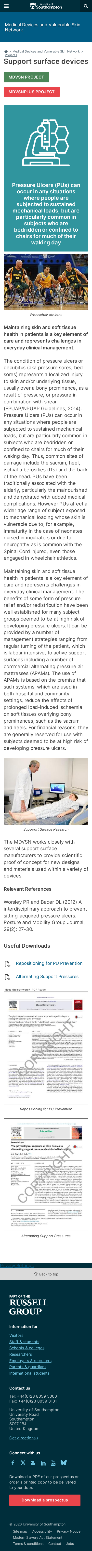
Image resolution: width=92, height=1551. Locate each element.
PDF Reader (39, 989)
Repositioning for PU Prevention (49, 963)
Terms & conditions (28, 1543)
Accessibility (42, 1531)
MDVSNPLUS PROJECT (32, 91)
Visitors (16, 1335)
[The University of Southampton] (46, 6)
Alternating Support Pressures (47, 976)
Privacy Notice (68, 1531)
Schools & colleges (26, 1347)
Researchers (20, 1354)
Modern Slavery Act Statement (37, 1537)
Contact (54, 1543)
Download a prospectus (45, 1500)
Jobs (70, 1543)
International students (29, 1373)
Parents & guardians (27, 1366)
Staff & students (24, 1341)
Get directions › (23, 1437)
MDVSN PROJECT (26, 77)
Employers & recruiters (30, 1360)
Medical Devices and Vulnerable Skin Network (42, 27)
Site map (20, 1531)
